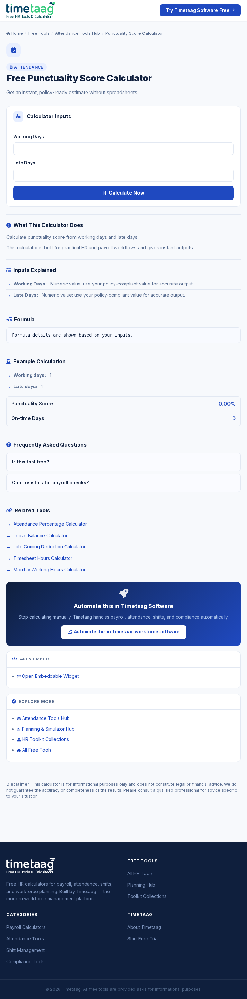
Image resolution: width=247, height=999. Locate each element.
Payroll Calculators (26, 927)
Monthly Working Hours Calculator (50, 569)
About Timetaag (144, 927)
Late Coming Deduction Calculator (50, 546)
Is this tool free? (30, 461)
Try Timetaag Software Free (198, 10)
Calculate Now (126, 193)
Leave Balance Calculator (41, 535)
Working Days (28, 136)
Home (16, 33)
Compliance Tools (25, 961)
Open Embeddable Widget (50, 676)
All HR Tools (140, 873)
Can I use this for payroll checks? (50, 482)
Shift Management (25, 950)
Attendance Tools (25, 938)
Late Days (24, 162)
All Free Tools (36, 749)
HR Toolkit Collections (45, 739)
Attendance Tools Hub (77, 33)
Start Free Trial (143, 938)
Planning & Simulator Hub (48, 729)
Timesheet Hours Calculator (43, 558)
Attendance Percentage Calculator (50, 524)
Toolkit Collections (147, 896)
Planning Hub (141, 885)
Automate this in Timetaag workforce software (127, 631)
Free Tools (39, 33)
